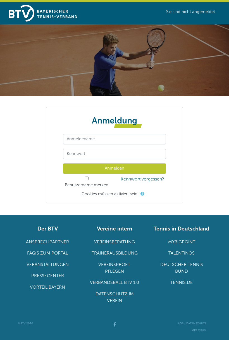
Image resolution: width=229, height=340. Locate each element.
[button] (143, 194)
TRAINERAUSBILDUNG (115, 253)
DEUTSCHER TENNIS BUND (181, 268)
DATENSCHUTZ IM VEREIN (115, 297)
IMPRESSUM (198, 330)
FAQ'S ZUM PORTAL (47, 253)
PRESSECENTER (47, 276)
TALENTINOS (181, 253)
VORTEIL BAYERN (47, 287)
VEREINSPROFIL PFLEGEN (114, 268)
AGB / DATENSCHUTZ (192, 323)
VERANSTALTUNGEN (48, 265)
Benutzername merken (86, 185)
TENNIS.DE (181, 282)
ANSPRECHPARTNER (47, 242)
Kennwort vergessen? (142, 179)
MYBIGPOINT (181, 242)
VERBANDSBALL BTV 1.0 (114, 282)
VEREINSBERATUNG (114, 242)
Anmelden (114, 168)
